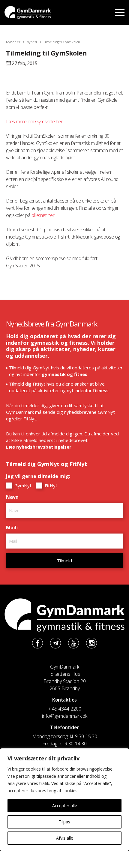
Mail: (13, 527)
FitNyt (50, 486)
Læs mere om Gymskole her (34, 121)
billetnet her (44, 215)
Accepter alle (64, 805)
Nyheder (13, 42)
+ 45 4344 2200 (64, 708)
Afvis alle (64, 838)
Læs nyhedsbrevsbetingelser (38, 447)
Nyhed (31, 42)
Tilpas (64, 822)
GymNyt (22, 486)
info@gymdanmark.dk (64, 716)
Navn (14, 497)
